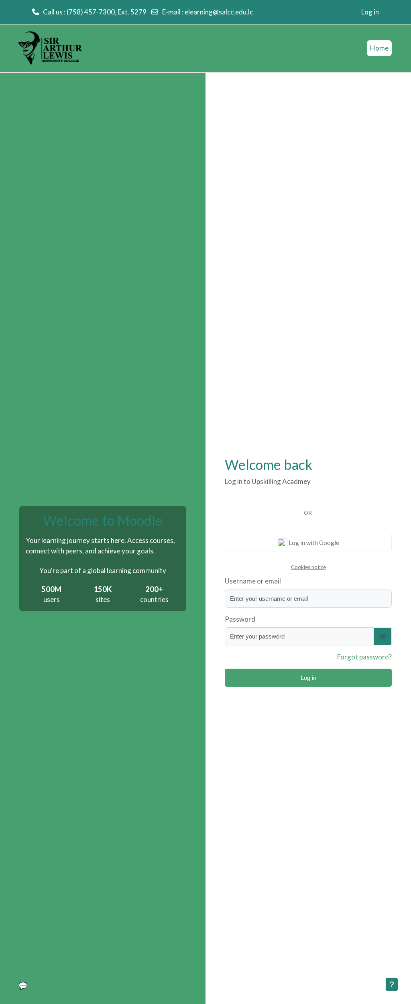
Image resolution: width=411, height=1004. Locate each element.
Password (240, 619)
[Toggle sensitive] (383, 636)
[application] (22, 988)
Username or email (253, 581)
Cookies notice (308, 567)
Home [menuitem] (379, 48)
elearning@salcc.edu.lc (219, 12)
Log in (370, 12)
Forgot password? (364, 657)
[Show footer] (391, 984)
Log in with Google (313, 542)
